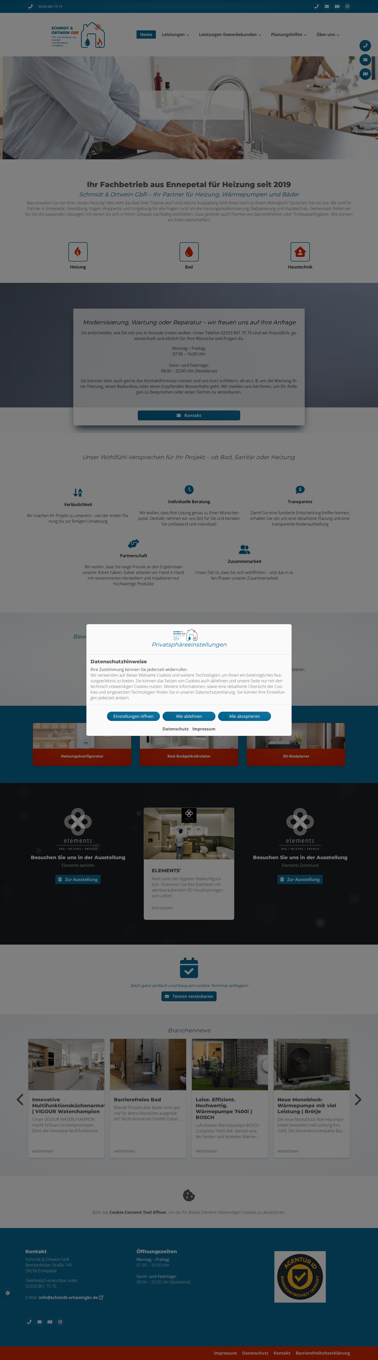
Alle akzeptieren (244, 716)
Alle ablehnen (189, 716)
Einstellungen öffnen (133, 716)
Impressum (203, 729)
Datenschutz (176, 729)
